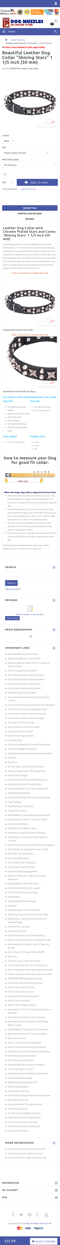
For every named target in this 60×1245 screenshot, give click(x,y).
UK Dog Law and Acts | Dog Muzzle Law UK (27, 713)
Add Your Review (28, 188)
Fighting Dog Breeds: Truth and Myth (24, 658)
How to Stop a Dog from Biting (21, 866)
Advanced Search (13, 589)
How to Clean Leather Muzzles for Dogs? (26, 718)
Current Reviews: (10, 188)
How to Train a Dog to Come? (21, 991)
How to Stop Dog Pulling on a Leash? (24, 887)
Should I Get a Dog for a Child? (21, 987)
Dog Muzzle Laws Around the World (24, 1126)
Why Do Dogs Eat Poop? (18, 858)
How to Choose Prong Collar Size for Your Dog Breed (31, 704)
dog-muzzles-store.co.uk (38, 1223)
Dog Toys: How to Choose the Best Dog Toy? (27, 779)
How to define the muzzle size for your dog (27, 1157)
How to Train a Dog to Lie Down (22, 1004)
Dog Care (12, 757)
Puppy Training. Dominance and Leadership (27, 1046)
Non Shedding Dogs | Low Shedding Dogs (26, 935)
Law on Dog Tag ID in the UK (20, 1068)
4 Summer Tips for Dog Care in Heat (24, 960)
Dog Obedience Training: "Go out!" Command (28, 1029)
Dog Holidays (14, 896)
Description (30, 208)
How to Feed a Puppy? (18, 775)
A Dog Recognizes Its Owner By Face (24, 909)
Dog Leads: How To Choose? (20, 731)
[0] (52, 24)
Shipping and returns (30, 213)
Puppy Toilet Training (17, 810)
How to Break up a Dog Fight (20, 1060)
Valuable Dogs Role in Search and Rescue (26, 1064)
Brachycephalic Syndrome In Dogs (23, 653)
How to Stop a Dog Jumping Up (22, 862)
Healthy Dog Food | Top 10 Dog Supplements (28, 788)
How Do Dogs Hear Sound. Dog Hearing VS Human (30, 969)
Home (6, 40)
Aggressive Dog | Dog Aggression (23, 871)
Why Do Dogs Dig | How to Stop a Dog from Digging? (31, 844)
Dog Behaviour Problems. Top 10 (22, 828)
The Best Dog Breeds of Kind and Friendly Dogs (29, 744)
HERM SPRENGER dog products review (25, 978)
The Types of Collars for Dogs (21, 722)
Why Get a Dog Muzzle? (18, 1086)
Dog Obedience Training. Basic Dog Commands (29, 814)
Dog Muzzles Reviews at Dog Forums (24, 688)
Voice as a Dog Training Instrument (23, 996)
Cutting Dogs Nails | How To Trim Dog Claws (27, 965)
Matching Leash (10, 159)
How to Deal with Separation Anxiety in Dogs (28, 849)
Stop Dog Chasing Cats (18, 1099)
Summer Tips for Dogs (18, 1130)
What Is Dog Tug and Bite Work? (22, 1055)
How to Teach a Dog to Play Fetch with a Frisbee (29, 1095)
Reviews (29, 219)
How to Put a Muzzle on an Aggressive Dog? (27, 709)
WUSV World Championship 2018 (23, 1082)
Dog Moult (12, 762)
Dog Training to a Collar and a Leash (24, 726)
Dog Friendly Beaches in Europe (22, 901)
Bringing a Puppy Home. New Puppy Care (26, 770)
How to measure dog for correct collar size (26, 1148)
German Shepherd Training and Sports (25, 1104)
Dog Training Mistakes (18, 823)
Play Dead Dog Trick (17, 1038)
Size (4, 147)
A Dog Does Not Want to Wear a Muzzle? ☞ (27, 679)
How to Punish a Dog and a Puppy (23, 892)
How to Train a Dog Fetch (19, 1000)
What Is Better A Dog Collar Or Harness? (26, 674)
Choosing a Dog (15, 740)
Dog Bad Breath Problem (19, 792)
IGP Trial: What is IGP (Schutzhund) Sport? (26, 766)
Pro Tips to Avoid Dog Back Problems (24, 1113)
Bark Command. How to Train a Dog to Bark (27, 1033)
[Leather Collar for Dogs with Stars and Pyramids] (30, 301)
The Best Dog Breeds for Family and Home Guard (30, 753)
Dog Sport (12, 905)
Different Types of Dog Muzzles (22, 692)
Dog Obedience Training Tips (21, 806)
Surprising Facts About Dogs (20, 1077)
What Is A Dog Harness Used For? (22, 670)
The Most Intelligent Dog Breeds (22, 748)
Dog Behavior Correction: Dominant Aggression (29, 1051)
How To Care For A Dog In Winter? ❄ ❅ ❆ (26, 951)
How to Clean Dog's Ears (19, 1090)
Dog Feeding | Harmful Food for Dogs (24, 784)
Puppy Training (14, 801)
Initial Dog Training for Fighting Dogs (24, 1117)
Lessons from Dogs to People (21, 735)
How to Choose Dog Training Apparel (24, 1042)
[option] (30, 102)
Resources (12, 956)
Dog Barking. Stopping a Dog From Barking (27, 832)
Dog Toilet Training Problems (21, 853)
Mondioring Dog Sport (18, 1108)
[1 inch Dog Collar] (30, 362)
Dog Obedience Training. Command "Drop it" (28, 819)
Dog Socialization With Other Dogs (23, 883)
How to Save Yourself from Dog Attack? (25, 982)
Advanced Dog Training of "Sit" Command (26, 1017)
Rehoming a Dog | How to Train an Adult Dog (28, 914)
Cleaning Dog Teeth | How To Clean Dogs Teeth (29, 797)
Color (5, 135)
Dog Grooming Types (17, 930)
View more (12, 618)
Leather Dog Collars (18, 40)
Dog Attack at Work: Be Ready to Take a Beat (28, 1073)
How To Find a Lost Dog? (18, 926)
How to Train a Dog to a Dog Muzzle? (24, 683)
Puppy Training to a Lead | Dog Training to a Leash (30, 974)
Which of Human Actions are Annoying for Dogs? (29, 939)
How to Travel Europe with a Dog (22, 1121)
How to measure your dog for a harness (25, 1153)
